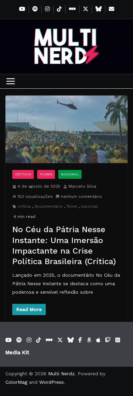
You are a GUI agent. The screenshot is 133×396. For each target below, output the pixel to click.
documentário (48, 206)
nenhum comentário (81, 196)
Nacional (70, 174)
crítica (24, 206)
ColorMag (16, 382)
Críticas (23, 174)
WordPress (51, 382)
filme (71, 206)
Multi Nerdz (61, 373)
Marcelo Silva (82, 186)
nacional (89, 206)
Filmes (46, 174)
